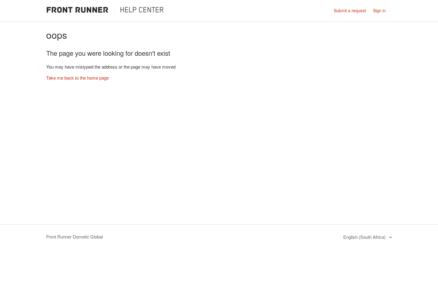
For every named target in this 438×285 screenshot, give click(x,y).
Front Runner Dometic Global (74, 236)
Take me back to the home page (77, 78)
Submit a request (350, 10)
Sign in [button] (379, 10)
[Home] (107, 13)
